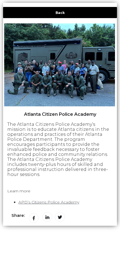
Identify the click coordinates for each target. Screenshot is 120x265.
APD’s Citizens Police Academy (48, 202)
